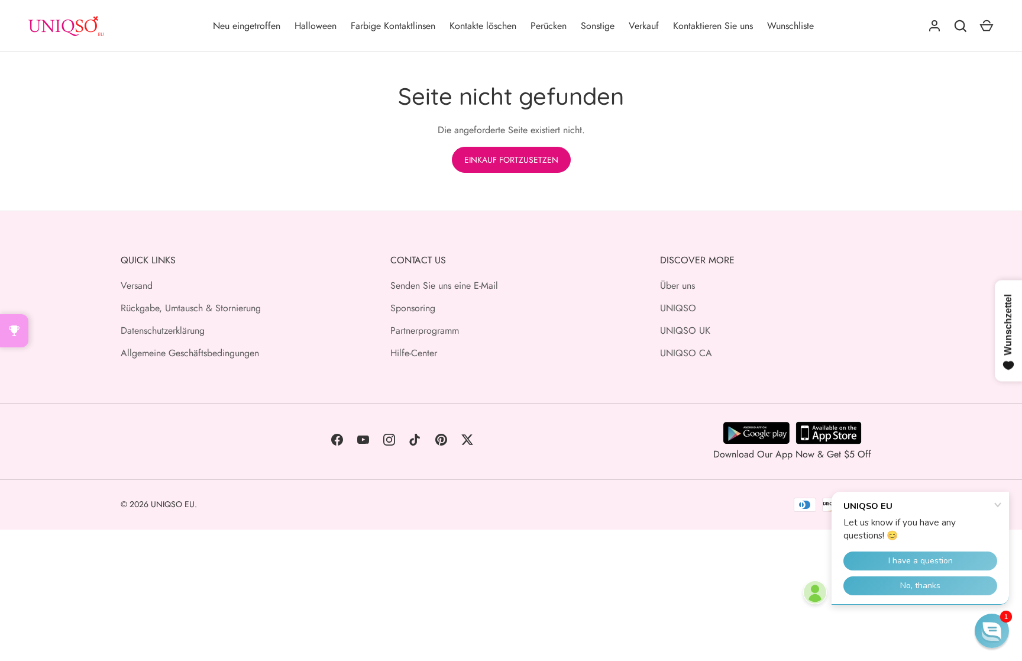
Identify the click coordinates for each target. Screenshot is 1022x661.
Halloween (316, 26)
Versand (137, 285)
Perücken (549, 26)
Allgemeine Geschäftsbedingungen (190, 353)
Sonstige (598, 26)
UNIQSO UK (685, 330)
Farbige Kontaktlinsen (393, 26)
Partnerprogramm (424, 330)
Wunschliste (790, 26)
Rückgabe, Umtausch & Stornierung (191, 308)
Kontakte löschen (482, 26)
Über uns (677, 285)
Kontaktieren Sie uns (713, 26)
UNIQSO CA (686, 353)
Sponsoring (412, 308)
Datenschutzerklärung (163, 330)
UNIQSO (678, 308)
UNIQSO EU (173, 504)
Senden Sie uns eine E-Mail (444, 285)
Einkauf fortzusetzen (511, 160)
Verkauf (644, 26)
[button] (992, 631)
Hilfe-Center (413, 353)
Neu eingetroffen (246, 26)
